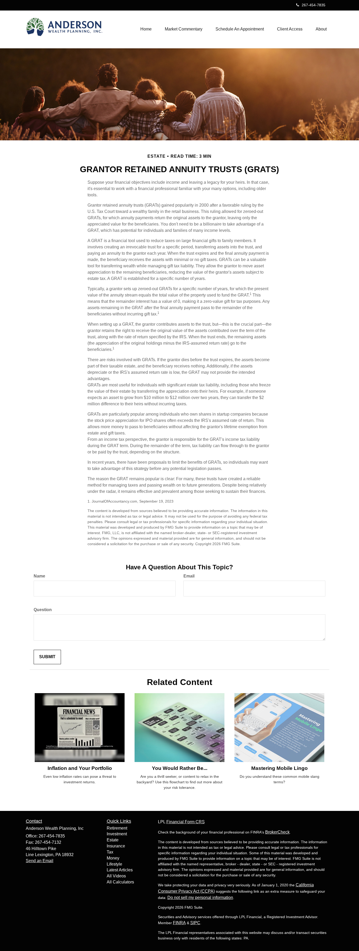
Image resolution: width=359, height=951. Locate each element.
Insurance (116, 846)
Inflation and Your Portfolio (80, 768)
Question (43, 609)
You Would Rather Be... (179, 768)
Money (113, 858)
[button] (183, 29)
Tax (110, 852)
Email (188, 576)
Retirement (117, 828)
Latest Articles (120, 870)
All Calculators (120, 882)
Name (39, 576)
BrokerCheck (277, 832)
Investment (117, 834)
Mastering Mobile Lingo (279, 768)
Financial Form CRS (185, 822)
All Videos (116, 876)
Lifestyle (114, 864)
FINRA (179, 923)
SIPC (195, 923)
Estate (113, 840)
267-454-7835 (313, 5)
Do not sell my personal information (200, 897)
